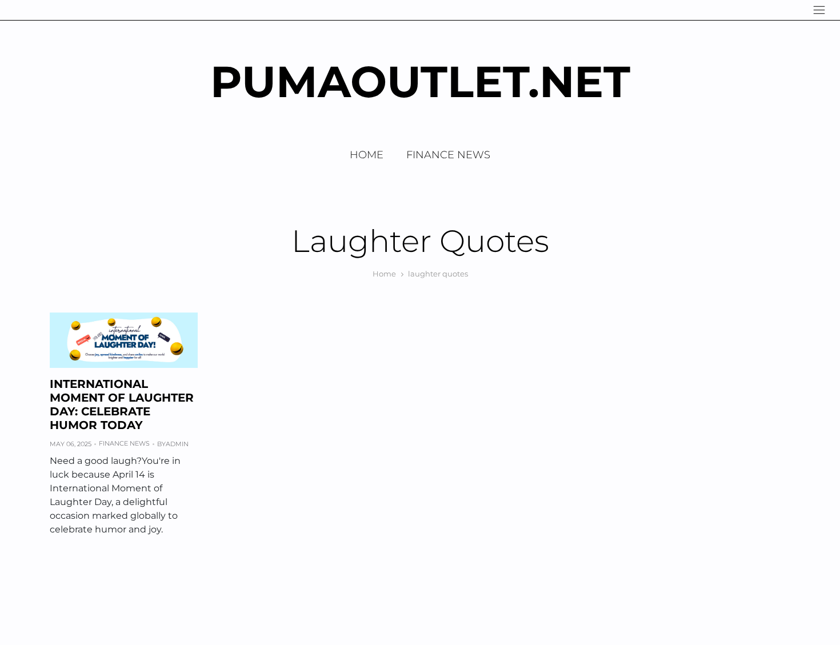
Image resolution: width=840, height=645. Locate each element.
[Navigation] (819, 10)
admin (177, 444)
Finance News (448, 155)
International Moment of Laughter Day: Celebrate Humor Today (122, 404)
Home (366, 155)
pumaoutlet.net (420, 81)
